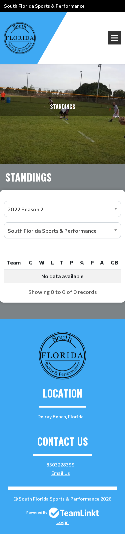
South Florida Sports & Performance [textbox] (52, 230)
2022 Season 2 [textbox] (25, 209)
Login (62, 522)
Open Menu (114, 37)
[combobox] (62, 209)
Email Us (60, 473)
